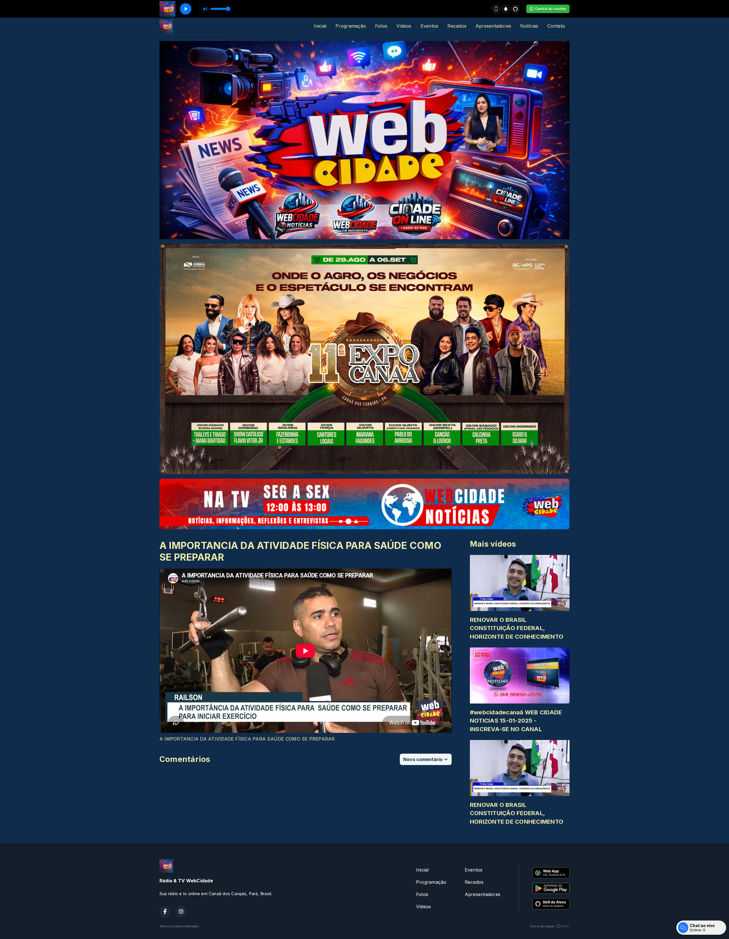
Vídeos (403, 26)
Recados (456, 26)
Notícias (529, 26)
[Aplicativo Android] (505, 9)
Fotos (381, 26)
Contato (556, 26)
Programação (350, 26)
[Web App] (496, 9)
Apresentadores (493, 26)
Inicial (320, 26)
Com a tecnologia (542, 926)
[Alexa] (515, 9)
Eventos (430, 26)
